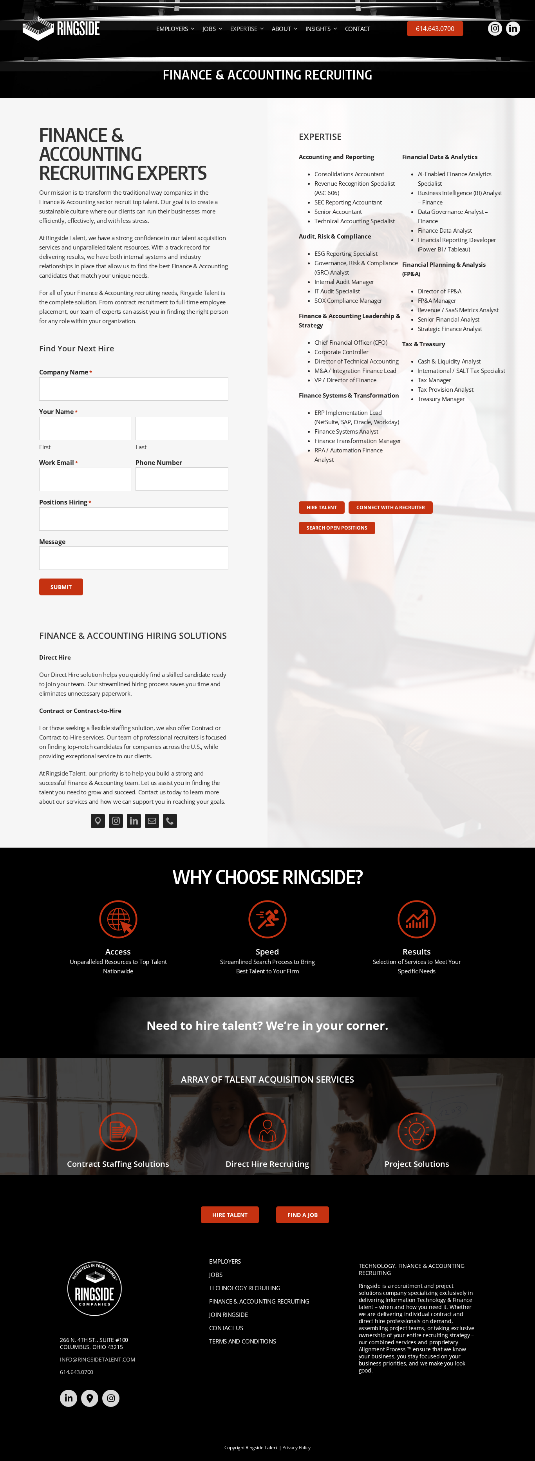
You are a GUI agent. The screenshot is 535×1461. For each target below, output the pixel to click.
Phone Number (159, 462)
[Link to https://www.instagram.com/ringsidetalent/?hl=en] (110, 1398)
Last (141, 447)
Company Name (65, 372)
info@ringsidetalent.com (98, 1359)
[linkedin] (513, 29)
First (45, 447)
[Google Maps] (98, 821)
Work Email (58, 462)
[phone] (170, 821)
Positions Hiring (65, 502)
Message (52, 541)
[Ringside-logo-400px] (61, 18)
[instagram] (495, 29)
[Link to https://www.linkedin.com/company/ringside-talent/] (68, 1398)
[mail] (152, 821)
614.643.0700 (76, 1372)
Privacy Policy (296, 1447)
